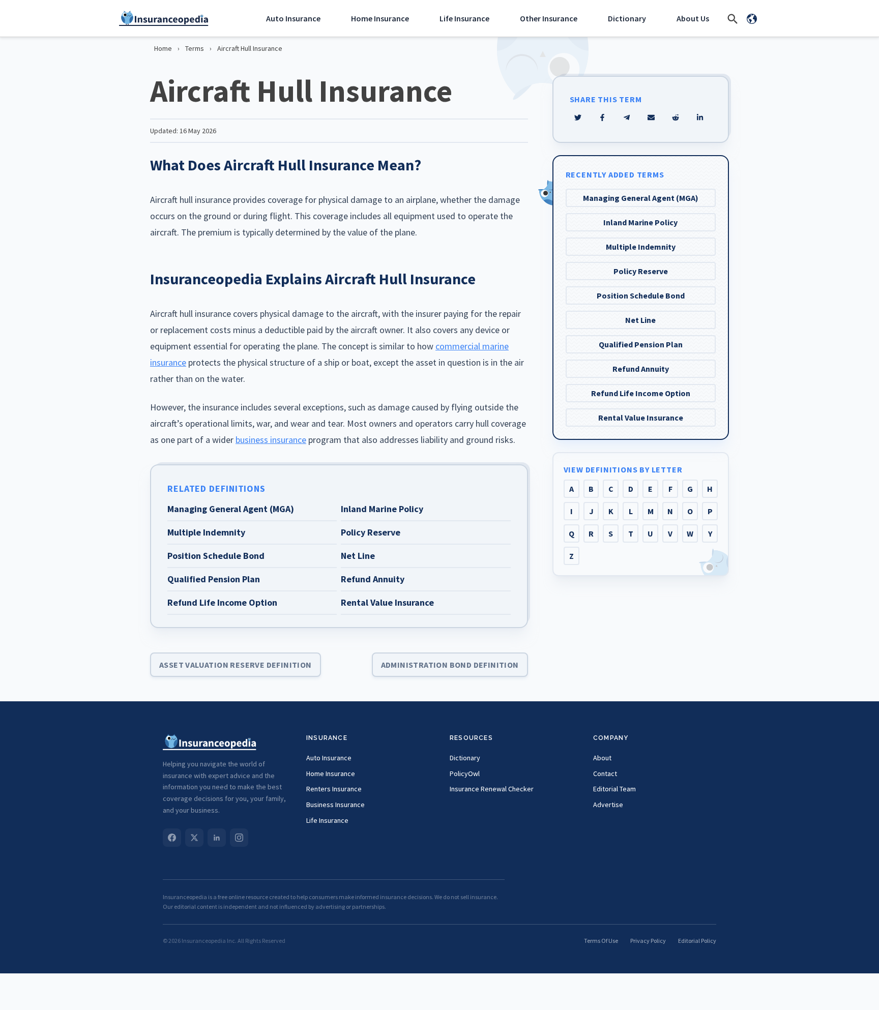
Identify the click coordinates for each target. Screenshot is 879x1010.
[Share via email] (651, 117)
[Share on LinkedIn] (700, 117)
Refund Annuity (640, 369)
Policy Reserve (640, 271)
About (602, 757)
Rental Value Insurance (640, 417)
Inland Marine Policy (640, 222)
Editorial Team (614, 788)
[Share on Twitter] (578, 117)
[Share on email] (675, 117)
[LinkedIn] (217, 837)
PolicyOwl (465, 773)
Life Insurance (464, 18)
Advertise (608, 804)
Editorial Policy (697, 940)
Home (163, 48)
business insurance (271, 439)
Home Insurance (380, 18)
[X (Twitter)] (194, 837)
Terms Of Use (601, 940)
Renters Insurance (334, 788)
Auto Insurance (293, 18)
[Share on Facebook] (602, 117)
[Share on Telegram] (627, 117)
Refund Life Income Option (640, 393)
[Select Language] (752, 18)
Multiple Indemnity (641, 247)
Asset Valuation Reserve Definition (235, 665)
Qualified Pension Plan (641, 344)
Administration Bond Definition (450, 665)
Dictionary (627, 18)
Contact (605, 773)
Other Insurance (548, 18)
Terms (194, 48)
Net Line (640, 320)
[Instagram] (239, 837)
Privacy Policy (648, 940)
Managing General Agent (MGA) (640, 198)
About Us (693, 18)
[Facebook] (172, 837)
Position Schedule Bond (641, 295)
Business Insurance (335, 804)
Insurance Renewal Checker (492, 788)
